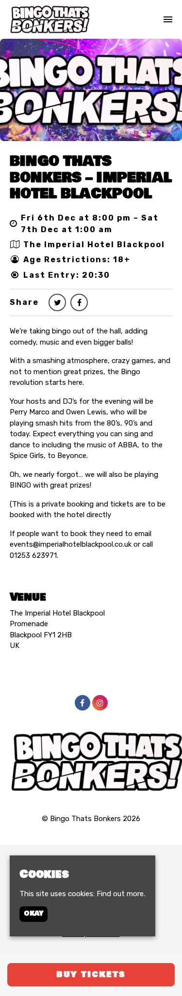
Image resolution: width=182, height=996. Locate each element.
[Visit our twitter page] (57, 302)
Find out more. (121, 893)
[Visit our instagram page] (100, 703)
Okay (33, 913)
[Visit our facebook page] (79, 302)
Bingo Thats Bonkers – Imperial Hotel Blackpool (91, 177)
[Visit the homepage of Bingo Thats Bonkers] (50, 19)
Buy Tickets (91, 974)
